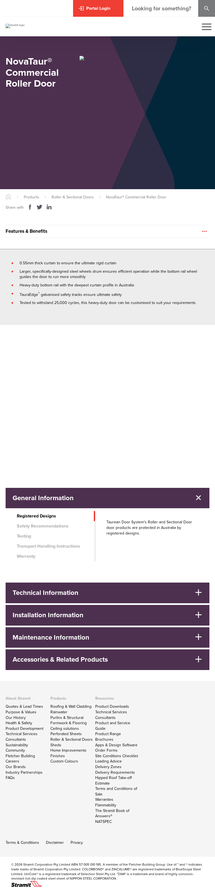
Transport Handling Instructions (48, 546)
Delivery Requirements (115, 772)
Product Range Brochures (108, 736)
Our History (16, 718)
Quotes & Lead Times (24, 706)
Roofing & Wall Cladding (71, 706)
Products (31, 197)
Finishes (57, 756)
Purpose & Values (21, 712)
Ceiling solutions (64, 729)
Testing (24, 536)
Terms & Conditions (22, 843)
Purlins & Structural (66, 718)
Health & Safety (19, 723)
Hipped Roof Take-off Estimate (113, 780)
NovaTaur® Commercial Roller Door (136, 197)
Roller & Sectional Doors (73, 197)
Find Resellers (23, 453)
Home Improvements (68, 750)
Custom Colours (64, 761)
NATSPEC (103, 822)
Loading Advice (108, 761)
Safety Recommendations (43, 526)
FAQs (10, 778)
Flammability (105, 805)
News (160, 426)
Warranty (26, 556)
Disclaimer (55, 843)
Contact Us (21, 440)
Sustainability (17, 745)
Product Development (24, 729)
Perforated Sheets (66, 734)
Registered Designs (36, 516)
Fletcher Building (20, 756)
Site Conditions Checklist (116, 756)
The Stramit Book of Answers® (112, 813)
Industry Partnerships (24, 772)
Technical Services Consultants (22, 736)
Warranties (104, 799)
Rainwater (58, 712)
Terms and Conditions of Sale (116, 791)
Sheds (55, 745)
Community (15, 750)
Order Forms (106, 750)
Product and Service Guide (112, 726)
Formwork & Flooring (68, 723)
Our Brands (16, 767)
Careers (12, 761)
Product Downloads (112, 706)
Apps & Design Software (116, 745)
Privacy (77, 843)
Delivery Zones (108, 767)
